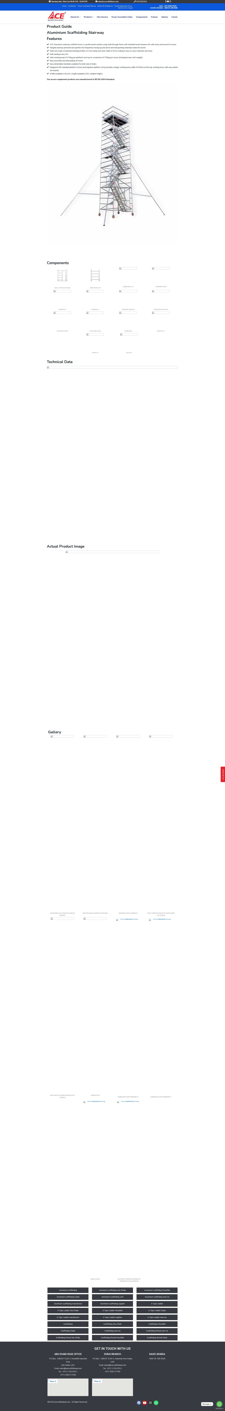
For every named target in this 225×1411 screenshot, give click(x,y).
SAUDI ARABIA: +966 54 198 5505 (164, 8)
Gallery (164, 17)
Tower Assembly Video (122, 17)
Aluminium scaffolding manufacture (68, 1303)
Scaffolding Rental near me (157, 1331)
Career (174, 17)
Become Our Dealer (125, 8)
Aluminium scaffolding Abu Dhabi (112, 1290)
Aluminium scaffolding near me (157, 1297)
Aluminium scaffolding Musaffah (157, 1290)
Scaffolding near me (113, 1331)
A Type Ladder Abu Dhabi (68, 1310)
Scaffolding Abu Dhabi (112, 1324)
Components (142, 17)
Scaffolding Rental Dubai (157, 1337)
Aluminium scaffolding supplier (112, 1303)
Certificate (72, 6)
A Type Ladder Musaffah (113, 1310)
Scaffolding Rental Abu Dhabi (68, 1337)
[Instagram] (150, 1402)
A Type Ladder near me (157, 1317)
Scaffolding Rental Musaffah (112, 1337)
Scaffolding (68, 1324)
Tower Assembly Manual (86, 6)
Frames (154, 17)
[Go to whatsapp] (219, 1404)
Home (64, 6)
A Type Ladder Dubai (157, 1310)
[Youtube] (144, 1402)
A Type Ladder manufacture (68, 1317)
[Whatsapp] (156, 1402)
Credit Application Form (123, 6)
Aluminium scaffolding (68, 1290)
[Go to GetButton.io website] (219, 1408)
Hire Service (102, 17)
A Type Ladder (157, 1303)
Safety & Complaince (105, 6)
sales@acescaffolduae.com (108, 1)
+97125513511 (141, 1)
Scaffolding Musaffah (157, 1324)
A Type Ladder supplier (112, 1317)
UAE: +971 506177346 (167, 6)
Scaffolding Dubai (68, 1331)
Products (88, 17)
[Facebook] (139, 1402)
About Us (74, 17)
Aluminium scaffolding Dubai (68, 1297)
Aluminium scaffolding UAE (112, 1297)
